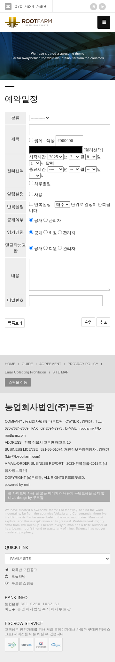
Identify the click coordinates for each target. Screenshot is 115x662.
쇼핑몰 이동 (18, 382)
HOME (10, 364)
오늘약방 (19, 576)
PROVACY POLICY (83, 364)
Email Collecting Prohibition (25, 372)
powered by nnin (17, 484)
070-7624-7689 (30, 6)
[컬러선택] (93, 149)
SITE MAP (60, 372)
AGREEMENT (50, 364)
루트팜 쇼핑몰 (23, 583)
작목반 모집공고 (24, 570)
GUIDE (27, 364)
